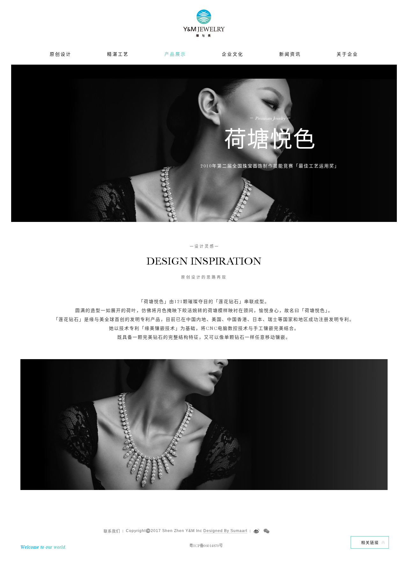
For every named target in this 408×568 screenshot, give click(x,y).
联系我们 (112, 531)
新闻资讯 (290, 54)
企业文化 (233, 54)
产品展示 (175, 54)
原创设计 (60, 54)
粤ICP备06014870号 (206, 545)
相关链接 (370, 543)
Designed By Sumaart (225, 531)
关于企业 (347, 54)
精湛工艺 (118, 54)
